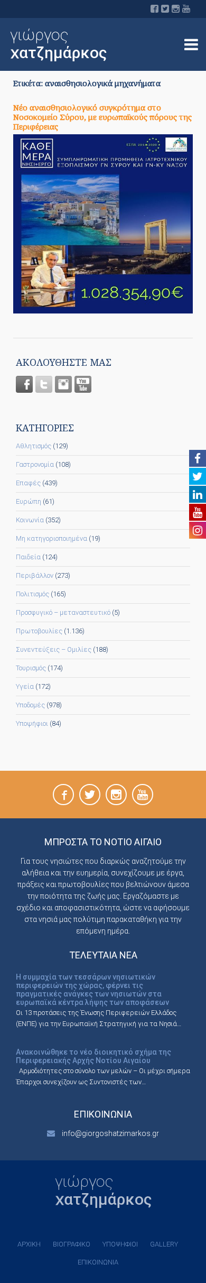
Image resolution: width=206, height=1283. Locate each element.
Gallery (164, 1244)
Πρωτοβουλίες (39, 631)
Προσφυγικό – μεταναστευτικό (63, 612)
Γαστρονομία (35, 464)
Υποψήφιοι (32, 723)
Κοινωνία (30, 520)
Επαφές (28, 483)
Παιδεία (28, 557)
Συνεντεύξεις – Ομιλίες (53, 649)
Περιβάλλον (34, 575)
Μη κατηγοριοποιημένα (51, 538)
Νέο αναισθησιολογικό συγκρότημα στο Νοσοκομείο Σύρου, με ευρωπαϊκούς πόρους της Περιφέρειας (102, 117)
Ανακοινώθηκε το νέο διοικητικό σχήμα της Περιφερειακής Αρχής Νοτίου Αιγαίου (93, 1056)
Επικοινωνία (98, 1262)
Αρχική (29, 1244)
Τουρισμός (31, 668)
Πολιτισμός (32, 594)
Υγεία (25, 686)
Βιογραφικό (71, 1244)
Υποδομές (30, 705)
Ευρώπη (28, 501)
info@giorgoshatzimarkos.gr (110, 1133)
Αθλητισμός (33, 446)
